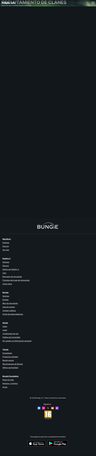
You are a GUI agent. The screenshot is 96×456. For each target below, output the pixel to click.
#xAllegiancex (33, 211)
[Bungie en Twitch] (57, 408)
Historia (5, 18)
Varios (5, 50)
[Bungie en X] (48, 408)
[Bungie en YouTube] (52, 408)
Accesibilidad (7, 31)
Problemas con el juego (11, 29)
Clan (4, 273)
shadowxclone (7, 176)
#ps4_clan (25, 211)
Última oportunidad (10, 367)
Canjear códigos (9, 310)
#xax (18, 211)
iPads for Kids (8, 380)
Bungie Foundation (10, 376)
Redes (5, 25)
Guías (4, 326)
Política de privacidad (11, 337)
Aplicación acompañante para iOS (14, 35)
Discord (5, 246)
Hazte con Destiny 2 (10, 269)
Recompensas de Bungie (12, 364)
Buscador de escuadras (12, 276)
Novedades (7, 353)
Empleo (5, 300)
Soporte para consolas (10, 40)
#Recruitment (6, 211)
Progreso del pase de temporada (16, 280)
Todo (4, 10)
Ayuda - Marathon (9, 51)
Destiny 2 (6, 12)
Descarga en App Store (37, 443)
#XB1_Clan (42, 211)
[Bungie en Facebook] (39, 408)
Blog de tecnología (10, 303)
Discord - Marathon (9, 53)
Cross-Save (7, 284)
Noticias (5, 243)
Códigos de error (8, 23)
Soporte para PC (8, 38)
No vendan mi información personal (16, 341)
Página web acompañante (12, 33)
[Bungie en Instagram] (43, 408)
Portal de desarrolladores (12, 314)
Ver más (5, 250)
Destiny (8, 3)
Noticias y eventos (10, 383)
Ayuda (5, 21)
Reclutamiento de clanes (11, 46)
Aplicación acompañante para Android (16, 36)
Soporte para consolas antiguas (14, 42)
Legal (4, 330)
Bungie (5, 292)
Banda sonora (8, 360)
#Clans (14, 211)
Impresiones (7, 14)
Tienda (5, 349)
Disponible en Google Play (58, 443)
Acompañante (7, 44)
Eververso (6, 27)
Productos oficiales (10, 357)
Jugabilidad (7, 20)
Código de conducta (9, 56)
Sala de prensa (8, 307)
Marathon (6, 239)
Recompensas (8, 16)
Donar (4, 387)
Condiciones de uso (10, 334)
